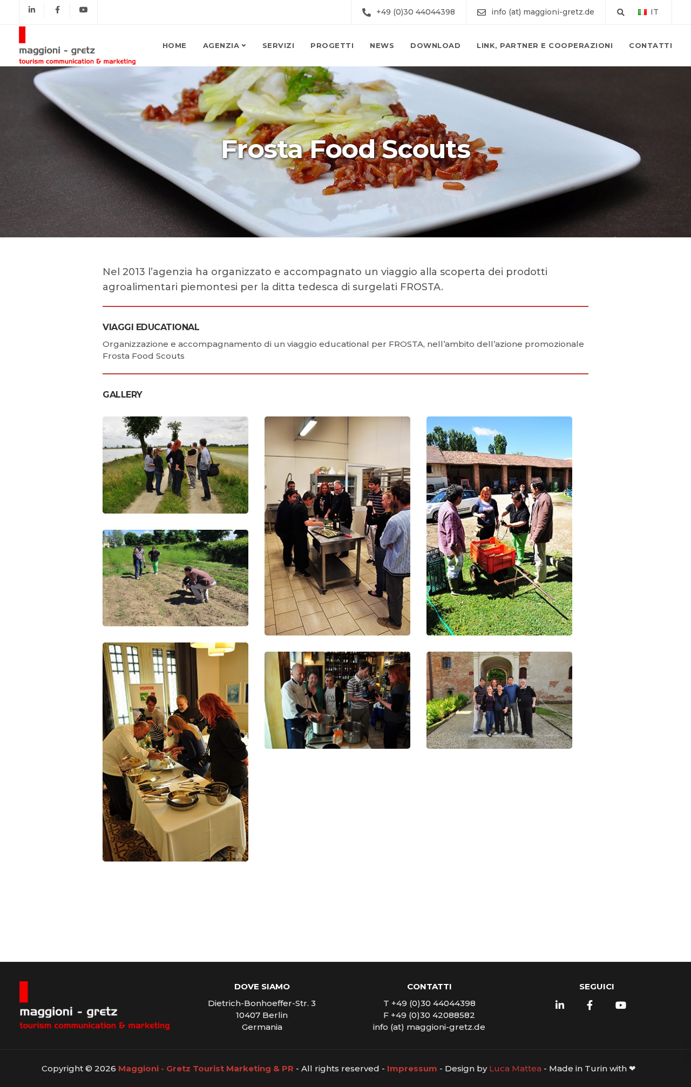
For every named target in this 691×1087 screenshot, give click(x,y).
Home (174, 45)
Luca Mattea (515, 1068)
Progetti (332, 45)
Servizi (278, 45)
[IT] (642, 11)
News (382, 45)
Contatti (650, 45)
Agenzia (221, 45)
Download (435, 45)
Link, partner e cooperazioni (545, 45)
